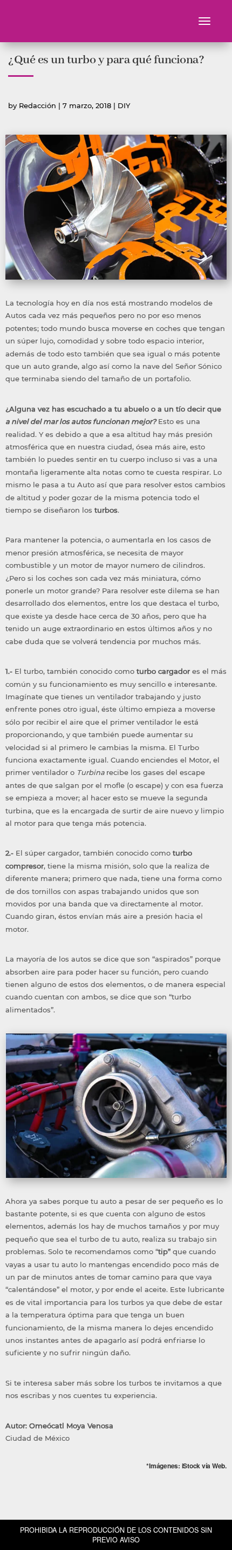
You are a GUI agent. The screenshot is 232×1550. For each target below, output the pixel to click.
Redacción (37, 105)
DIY (124, 105)
